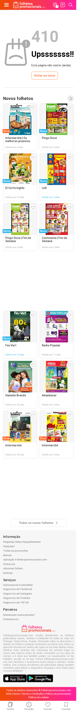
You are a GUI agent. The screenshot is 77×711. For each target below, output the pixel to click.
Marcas (7, 555)
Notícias (8, 572)
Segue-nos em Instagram (17, 593)
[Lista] (63, 5)
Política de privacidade (57, 694)
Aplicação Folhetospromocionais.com (25, 559)
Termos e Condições (32, 694)
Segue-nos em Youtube (16, 597)
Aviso (16, 694)
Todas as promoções (15, 550)
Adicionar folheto (13, 568)
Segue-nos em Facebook (17, 589)
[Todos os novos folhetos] (71, 98)
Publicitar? (9, 546)
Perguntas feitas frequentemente (21, 541)
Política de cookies (38, 697)
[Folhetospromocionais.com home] (29, 5)
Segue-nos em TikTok (16, 602)
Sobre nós (9, 564)
